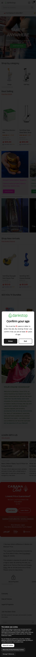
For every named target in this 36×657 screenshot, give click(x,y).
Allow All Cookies (8, 645)
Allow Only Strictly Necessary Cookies (13, 650)
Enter (10, 341)
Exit (25, 341)
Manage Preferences (8, 654)
